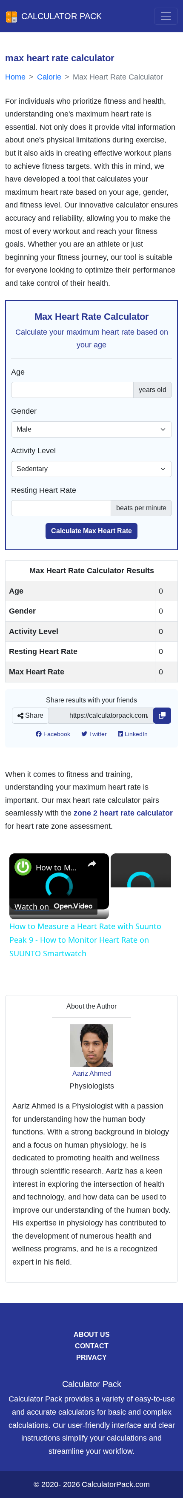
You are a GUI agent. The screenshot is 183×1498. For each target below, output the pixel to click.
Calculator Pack (61, 16)
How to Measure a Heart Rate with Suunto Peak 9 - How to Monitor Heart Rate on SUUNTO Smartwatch (58, 867)
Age (18, 372)
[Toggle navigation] (166, 16)
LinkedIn (135, 734)
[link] (22, 866)
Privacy (91, 1357)
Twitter (97, 734)
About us (92, 1334)
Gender (24, 411)
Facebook (56, 734)
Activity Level (33, 450)
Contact (92, 1346)
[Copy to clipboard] (162, 716)
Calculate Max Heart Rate (91, 530)
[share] (92, 863)
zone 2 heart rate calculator (123, 813)
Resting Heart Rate (43, 490)
